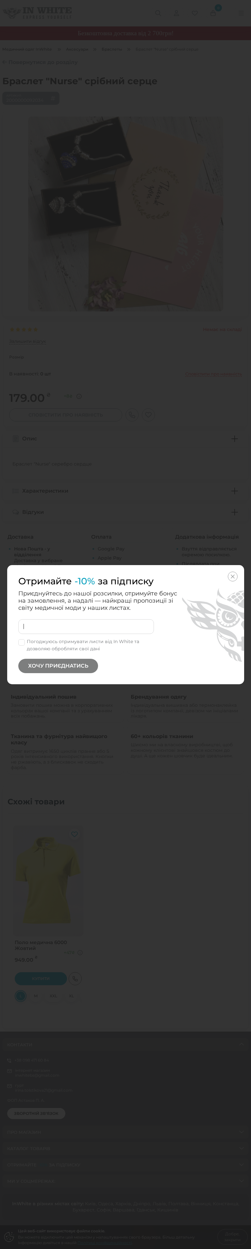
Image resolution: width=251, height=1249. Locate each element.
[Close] (233, 576)
